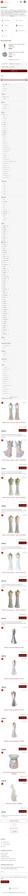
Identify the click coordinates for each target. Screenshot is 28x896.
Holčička (6, 307)
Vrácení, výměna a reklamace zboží (8, 860)
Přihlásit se (5, 881)
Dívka (5, 285)
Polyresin (6, 210)
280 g (5, 194)
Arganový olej (7, 369)
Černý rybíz (6, 393)
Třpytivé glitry (7, 159)
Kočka (5, 232)
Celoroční (6, 353)
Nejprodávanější (4, 67)
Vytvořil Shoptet (15, 888)
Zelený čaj (6, 389)
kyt (4, 332)
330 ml (5, 339)
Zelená (5, 137)
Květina (6, 279)
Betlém (5, 228)
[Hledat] (17, 1)
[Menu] (24, 1)
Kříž (5, 240)
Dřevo (5, 199)
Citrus (5, 373)
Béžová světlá (7, 167)
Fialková (6, 155)
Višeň (5, 387)
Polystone (6, 212)
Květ (5, 299)
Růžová (5, 131)
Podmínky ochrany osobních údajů (8, 858)
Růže (5, 287)
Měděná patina (7, 175)
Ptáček (5, 250)
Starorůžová (6, 163)
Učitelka (5, 330)
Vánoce (6, 270)
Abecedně (12, 67)
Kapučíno (6, 157)
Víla (4, 262)
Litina (5, 220)
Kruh (5, 236)
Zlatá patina (6, 171)
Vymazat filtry (13, 397)
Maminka (6, 289)
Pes (5, 248)
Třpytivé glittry (7, 345)
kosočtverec (7, 277)
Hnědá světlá (7, 169)
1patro (5, 97)
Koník (5, 234)
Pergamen (6, 319)
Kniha (5, 327)
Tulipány (6, 321)
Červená (6, 118)
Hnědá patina (7, 151)
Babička (5, 301)
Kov (5, 203)
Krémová (6, 126)
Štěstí (5, 293)
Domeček (6, 313)
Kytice (5, 244)
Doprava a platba (4, 853)
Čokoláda (6, 375)
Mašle (5, 323)
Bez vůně (6, 391)
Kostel (5, 305)
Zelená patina (7, 177)
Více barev (6, 143)
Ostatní (5, 246)
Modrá (5, 129)
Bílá (5, 114)
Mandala (6, 334)
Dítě (5, 291)
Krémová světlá (7, 149)
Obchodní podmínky (5, 857)
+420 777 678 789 (6, 844)
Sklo (5, 216)
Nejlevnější (11, 64)
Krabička (6, 108)
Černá (5, 116)
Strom (5, 283)
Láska (5, 281)
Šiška (5, 275)
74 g (5, 183)
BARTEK (5, 99)
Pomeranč (6, 381)
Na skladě (6, 84)
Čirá (5, 120)
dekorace (12, 16)
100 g (5, 185)
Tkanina (5, 218)
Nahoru (15, 831)
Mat (5, 347)
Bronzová (6, 165)
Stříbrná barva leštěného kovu (10, 161)
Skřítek (5, 272)
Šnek (5, 315)
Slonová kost (7, 147)
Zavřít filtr (14, 70)
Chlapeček (6, 309)
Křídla (5, 238)
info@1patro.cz (6, 842)
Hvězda (5, 230)
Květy (5, 242)
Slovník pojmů (4, 855)
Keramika (6, 201)
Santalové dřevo (7, 385)
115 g (5, 187)
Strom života (7, 258)
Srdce (6, 256)
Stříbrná (5, 133)
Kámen (5, 303)
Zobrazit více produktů (13, 59)
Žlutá (5, 141)
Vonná (5, 361)
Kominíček (6, 295)
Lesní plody (6, 377)
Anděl (5, 226)
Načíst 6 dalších (14, 821)
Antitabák (6, 367)
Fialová (5, 122)
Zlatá (5, 139)
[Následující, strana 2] (14, 825)
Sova (5, 254)
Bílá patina (6, 173)
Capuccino (6, 145)
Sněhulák (6, 252)
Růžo (5, 153)
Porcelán (6, 214)
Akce (5, 86)
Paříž (5, 266)
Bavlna (5, 268)
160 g (5, 191)
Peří (5, 205)
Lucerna (5, 311)
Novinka (5, 88)
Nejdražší (17, 64)
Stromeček (6, 260)
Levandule (6, 264)
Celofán (5, 106)
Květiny (5, 325)
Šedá (5, 135)
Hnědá (5, 124)
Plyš (5, 207)
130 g (5, 189)
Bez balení (6, 104)
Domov (5, 297)
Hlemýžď (6, 317)
